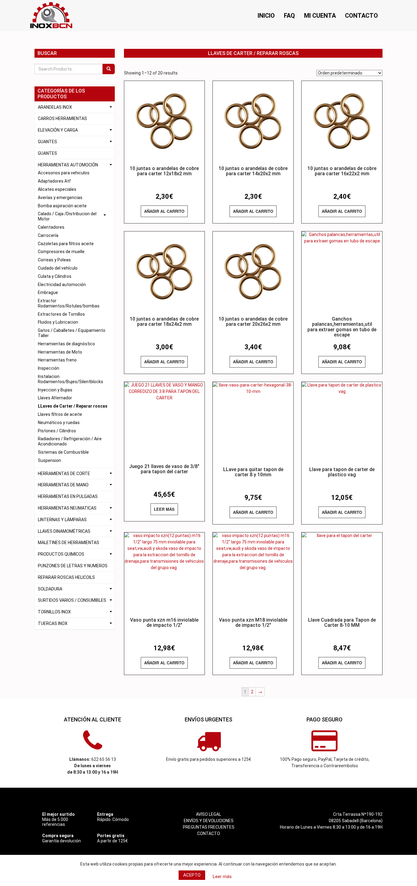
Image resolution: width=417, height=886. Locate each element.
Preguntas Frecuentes (208, 827)
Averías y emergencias (60, 197)
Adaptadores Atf (54, 181)
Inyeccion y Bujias (55, 389)
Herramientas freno (57, 360)
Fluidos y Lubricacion (58, 322)
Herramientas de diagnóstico (66, 343)
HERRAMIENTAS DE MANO (63, 484)
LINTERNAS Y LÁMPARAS (62, 519)
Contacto (361, 15)
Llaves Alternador (55, 397)
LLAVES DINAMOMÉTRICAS (64, 531)
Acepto (192, 875)
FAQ (289, 15)
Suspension (49, 460)
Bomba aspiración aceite (62, 205)
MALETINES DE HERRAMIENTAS (68, 542)
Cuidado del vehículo (58, 268)
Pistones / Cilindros (57, 430)
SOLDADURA (50, 588)
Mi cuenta (320, 15)
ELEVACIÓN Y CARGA (58, 130)
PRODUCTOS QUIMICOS (61, 554)
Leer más (164, 509)
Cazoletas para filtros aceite (66, 243)
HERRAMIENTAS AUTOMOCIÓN (68, 164)
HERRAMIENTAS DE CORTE (64, 473)
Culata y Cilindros (54, 276)
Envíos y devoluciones (209, 820)
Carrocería (48, 235)
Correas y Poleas (54, 259)
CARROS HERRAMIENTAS (62, 118)
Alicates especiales (57, 189)
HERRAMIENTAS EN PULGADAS (68, 496)
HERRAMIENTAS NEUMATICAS (67, 508)
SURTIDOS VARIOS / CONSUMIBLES (72, 600)
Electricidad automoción (62, 284)
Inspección (48, 368)
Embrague (48, 292)
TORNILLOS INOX (54, 611)
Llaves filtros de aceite (60, 414)
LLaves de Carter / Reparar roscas (72, 406)
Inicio (266, 15)
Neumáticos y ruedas (59, 422)
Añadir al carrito (164, 211)
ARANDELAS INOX (55, 107)
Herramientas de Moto (60, 352)
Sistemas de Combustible (63, 452)
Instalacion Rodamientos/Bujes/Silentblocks (70, 379)
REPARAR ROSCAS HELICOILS (66, 577)
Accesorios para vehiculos (63, 172)
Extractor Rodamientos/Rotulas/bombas (69, 303)
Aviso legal (208, 814)
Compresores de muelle (61, 251)
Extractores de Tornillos (61, 314)
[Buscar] (109, 69)
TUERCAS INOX (52, 623)
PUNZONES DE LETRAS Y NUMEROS (72, 565)
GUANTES (47, 141)
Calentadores (51, 227)
